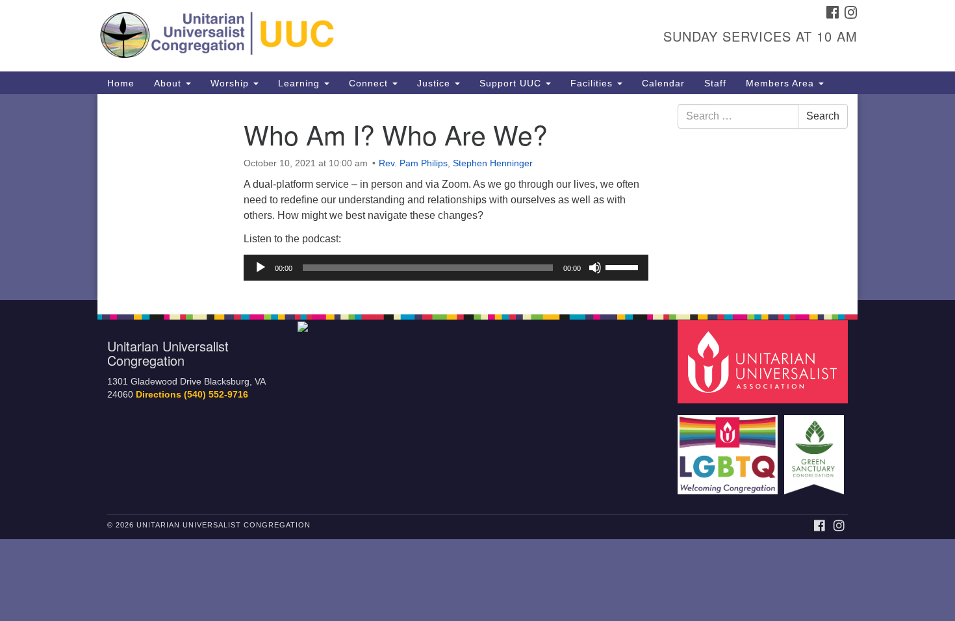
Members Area (781, 83)
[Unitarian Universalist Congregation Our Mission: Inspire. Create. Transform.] (319, 35)
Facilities (593, 83)
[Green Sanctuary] (815, 448)
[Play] (260, 267)
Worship (231, 83)
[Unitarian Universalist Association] (765, 361)
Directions (158, 394)
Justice (435, 83)
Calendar (663, 83)
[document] (477, 197)
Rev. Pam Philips (413, 163)
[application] (446, 268)
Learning (300, 83)
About (169, 83)
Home (120, 83)
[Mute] (595, 267)
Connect (370, 83)
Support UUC (511, 83)
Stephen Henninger (493, 163)
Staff (715, 83)
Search (822, 115)
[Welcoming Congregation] (730, 448)
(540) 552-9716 (216, 394)
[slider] (623, 266)
